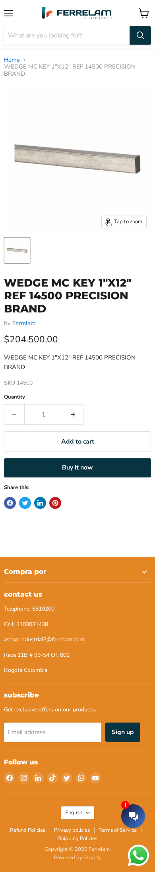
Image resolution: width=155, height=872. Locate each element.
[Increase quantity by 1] (73, 414)
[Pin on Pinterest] (55, 503)
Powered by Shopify (77, 857)
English (73, 812)
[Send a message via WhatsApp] (138, 855)
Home (12, 60)
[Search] (140, 35)
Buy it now (77, 467)
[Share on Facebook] (10, 503)
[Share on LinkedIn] (40, 503)
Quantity (14, 397)
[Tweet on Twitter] (25, 503)
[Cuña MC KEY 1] (17, 250)
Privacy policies (72, 830)
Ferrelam (24, 323)
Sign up (123, 732)
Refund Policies (27, 830)
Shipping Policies (77, 838)
